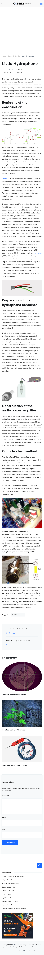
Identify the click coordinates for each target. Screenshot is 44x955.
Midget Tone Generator (9, 880)
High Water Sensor (8, 898)
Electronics (28, 3)
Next (7, 645)
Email (4, 829)
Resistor (5, 179)
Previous (12, 633)
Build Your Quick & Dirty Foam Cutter (18, 629)
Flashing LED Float (8, 891)
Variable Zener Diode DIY (10, 901)
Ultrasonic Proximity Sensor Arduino (14, 908)
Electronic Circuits (8, 70)
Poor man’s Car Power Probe (14, 765)
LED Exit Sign (6, 894)
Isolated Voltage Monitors (13, 730)
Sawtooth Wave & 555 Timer (14, 694)
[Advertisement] (22, 30)
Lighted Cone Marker (9, 905)
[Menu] (41, 3)
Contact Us (32, 951)
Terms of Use (12, 951)
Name (4, 817)
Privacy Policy (22, 951)
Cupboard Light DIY (8, 887)
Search (39, 865)
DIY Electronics (18, 615)
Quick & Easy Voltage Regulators (13, 876)
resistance (38, 253)
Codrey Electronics (17, 944)
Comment (5, 796)
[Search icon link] (3, 4)
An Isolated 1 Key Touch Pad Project (18, 641)
